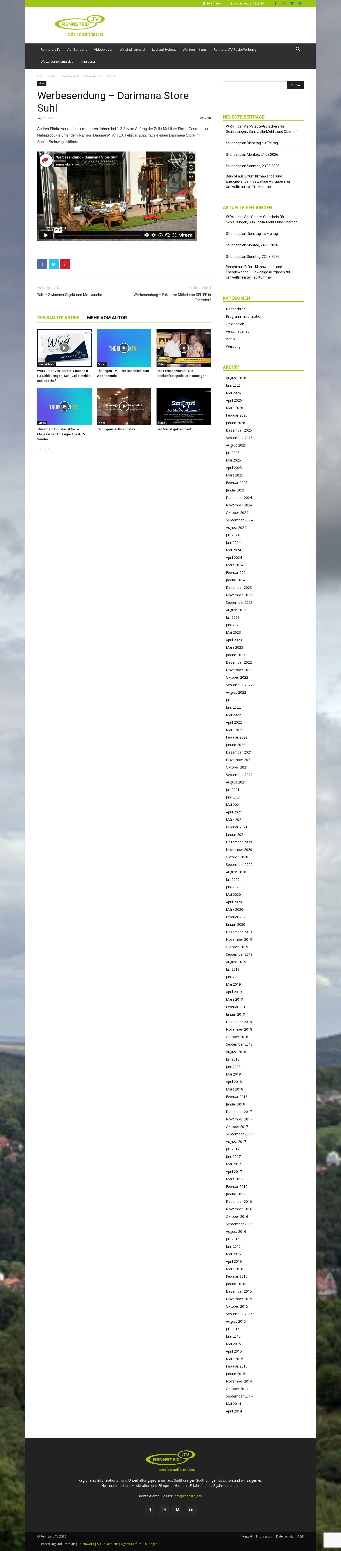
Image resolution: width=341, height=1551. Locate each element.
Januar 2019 (235, 1014)
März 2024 (234, 565)
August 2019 (236, 961)
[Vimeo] (292, 3)
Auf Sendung (77, 49)
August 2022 (236, 692)
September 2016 (239, 1224)
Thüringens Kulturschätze (116, 429)
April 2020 (234, 902)
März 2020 (234, 909)
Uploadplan (235, 323)
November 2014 (239, 1381)
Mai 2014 (233, 1403)
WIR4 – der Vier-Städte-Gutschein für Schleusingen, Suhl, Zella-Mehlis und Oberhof (63, 376)
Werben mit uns (195, 49)
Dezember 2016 (239, 1201)
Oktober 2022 (237, 677)
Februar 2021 (236, 827)
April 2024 (234, 557)
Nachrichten (46, 364)
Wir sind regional (132, 49)
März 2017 (234, 1179)
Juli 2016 (232, 1239)
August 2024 (236, 527)
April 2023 (234, 639)
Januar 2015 (235, 1373)
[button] (298, 49)
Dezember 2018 (239, 1021)
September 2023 (239, 602)
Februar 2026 (236, 415)
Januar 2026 (235, 422)
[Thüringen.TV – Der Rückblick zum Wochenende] (124, 348)
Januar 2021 (235, 834)
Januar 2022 (235, 744)
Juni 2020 (233, 887)
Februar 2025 (236, 482)
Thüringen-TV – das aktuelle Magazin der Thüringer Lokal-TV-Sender (61, 434)
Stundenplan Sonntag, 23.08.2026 (252, 166)
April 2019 (234, 991)
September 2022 (239, 684)
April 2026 (234, 400)
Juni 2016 (233, 1246)
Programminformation (244, 316)
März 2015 (234, 1358)
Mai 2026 (233, 392)
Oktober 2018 (237, 1036)
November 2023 (239, 595)
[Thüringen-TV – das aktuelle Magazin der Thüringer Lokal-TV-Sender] (64, 406)
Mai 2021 (233, 804)
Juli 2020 (232, 879)
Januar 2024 (235, 580)
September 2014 (239, 1396)
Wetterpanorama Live (57, 61)
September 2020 (239, 864)
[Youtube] (300, 3)
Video (52, 76)
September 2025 (239, 437)
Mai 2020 (233, 894)
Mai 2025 (233, 460)
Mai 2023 (233, 632)
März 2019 (234, 999)
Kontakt (246, 1536)
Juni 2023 (233, 624)
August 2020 (236, 872)
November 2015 (239, 1298)
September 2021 (239, 774)
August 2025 (236, 445)
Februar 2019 (236, 1006)
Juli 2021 (232, 789)
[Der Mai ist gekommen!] (184, 406)
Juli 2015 (232, 1328)
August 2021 (236, 782)
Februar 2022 (236, 737)
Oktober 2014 (237, 1388)
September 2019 (239, 954)
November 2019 (239, 939)
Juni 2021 (233, 797)
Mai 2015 (233, 1343)
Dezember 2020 (239, 842)
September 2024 (239, 520)
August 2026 (236, 377)
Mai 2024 (233, 550)
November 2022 (239, 669)
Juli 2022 (232, 699)
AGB (301, 1536)
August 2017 (236, 1141)
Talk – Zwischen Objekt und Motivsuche (69, 295)
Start (40, 76)
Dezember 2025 (239, 430)
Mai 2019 (233, 984)
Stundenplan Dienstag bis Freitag (252, 143)
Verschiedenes (237, 331)
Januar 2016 (235, 1283)
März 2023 (234, 647)
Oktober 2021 (237, 767)
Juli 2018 (232, 1059)
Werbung (233, 346)
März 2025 (234, 475)
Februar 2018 (236, 1096)
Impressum (89, 61)
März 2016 (234, 1268)
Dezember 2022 (239, 662)
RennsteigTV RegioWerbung (235, 49)
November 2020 (239, 849)
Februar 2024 (236, 572)
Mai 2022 (233, 714)
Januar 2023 (235, 654)
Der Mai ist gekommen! (174, 429)
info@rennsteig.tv (188, 1496)
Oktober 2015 (237, 1306)
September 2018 (239, 1044)
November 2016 (239, 1209)
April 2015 (234, 1351)
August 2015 (236, 1321)
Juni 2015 (233, 1336)
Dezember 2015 (239, 1291)
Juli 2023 (232, 617)
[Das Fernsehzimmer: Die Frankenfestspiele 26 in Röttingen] (184, 348)
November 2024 (239, 505)
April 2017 (234, 1171)
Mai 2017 (233, 1164)
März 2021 (234, 819)
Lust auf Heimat (164, 49)
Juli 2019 (232, 969)
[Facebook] (275, 3)
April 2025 (234, 467)
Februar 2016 (236, 1276)
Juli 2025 (232, 452)
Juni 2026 (233, 385)
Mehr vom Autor (107, 317)
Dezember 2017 (239, 1111)
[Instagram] (283, 3)
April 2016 (234, 1261)
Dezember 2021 (239, 752)
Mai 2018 (233, 1074)
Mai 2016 (233, 1253)
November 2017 (239, 1119)
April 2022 (234, 722)
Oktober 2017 (237, 1126)
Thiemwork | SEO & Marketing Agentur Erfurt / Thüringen (118, 1544)
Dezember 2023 (239, 587)
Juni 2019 (233, 976)
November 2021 (239, 759)
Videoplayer (103, 49)
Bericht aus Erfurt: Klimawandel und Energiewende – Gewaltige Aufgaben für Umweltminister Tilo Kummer (258, 181)
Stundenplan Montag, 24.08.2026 (252, 154)
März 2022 (234, 729)
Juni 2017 (233, 1156)
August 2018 (236, 1051)
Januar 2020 (235, 924)
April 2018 (234, 1081)
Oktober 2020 (237, 857)
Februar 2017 (236, 1186)
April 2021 (234, 812)
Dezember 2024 (239, 497)
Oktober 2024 (237, 512)
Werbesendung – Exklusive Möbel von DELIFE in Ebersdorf (172, 297)
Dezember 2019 (239, 932)
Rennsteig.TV (50, 49)
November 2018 (239, 1029)
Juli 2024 (232, 535)
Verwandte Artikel (59, 317)
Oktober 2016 (237, 1216)
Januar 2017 (235, 1194)
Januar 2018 (235, 1104)
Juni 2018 (233, 1066)
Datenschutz (285, 1536)
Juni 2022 (233, 707)
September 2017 (239, 1134)
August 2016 (236, 1231)
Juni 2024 (233, 542)
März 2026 (234, 407)
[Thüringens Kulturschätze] (124, 406)
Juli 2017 (232, 1149)
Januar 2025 (235, 490)
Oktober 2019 (237, 946)
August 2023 (236, 610)
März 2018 (234, 1089)
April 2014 (234, 1411)
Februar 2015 (236, 1366)
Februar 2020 (236, 917)
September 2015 (239, 1313)
